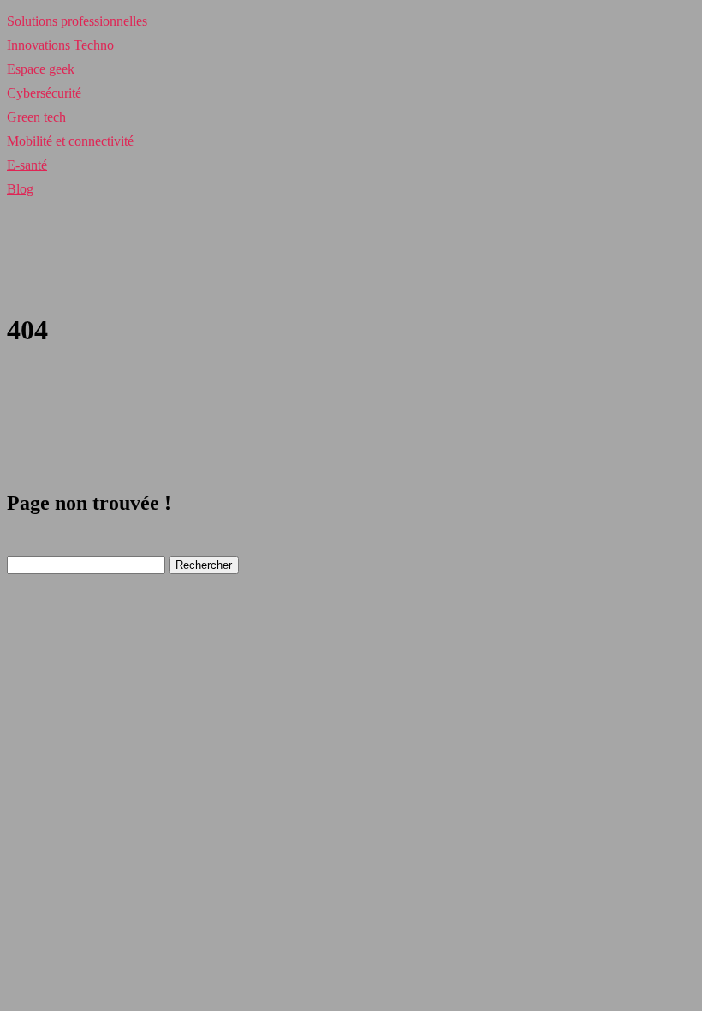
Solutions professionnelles (77, 21)
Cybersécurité (44, 93)
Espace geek (40, 69)
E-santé (27, 165)
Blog (20, 189)
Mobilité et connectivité (70, 141)
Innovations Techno (60, 45)
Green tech (36, 117)
